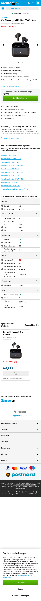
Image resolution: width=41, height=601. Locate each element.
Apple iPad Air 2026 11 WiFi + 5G (12, 172)
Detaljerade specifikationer (10, 86)
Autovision (5, 17)
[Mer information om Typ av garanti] (2, 209)
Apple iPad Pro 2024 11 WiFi (10, 186)
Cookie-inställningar (8, 494)
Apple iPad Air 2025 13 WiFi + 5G (12, 165)
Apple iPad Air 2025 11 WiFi (10, 162)
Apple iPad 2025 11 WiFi (9, 155)
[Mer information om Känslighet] (2, 298)
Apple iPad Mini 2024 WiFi (9, 182)
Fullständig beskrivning (11, 138)
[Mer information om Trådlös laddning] (2, 263)
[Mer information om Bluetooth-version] (2, 246)
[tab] (18, 62)
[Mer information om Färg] (2, 227)
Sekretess (19, 492)
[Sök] (37, 8)
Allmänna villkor (21, 494)
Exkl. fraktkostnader (16, 378)
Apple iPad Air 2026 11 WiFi (10, 169)
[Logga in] (29, 3)
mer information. (20, 488)
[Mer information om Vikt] (2, 230)
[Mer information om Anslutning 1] (2, 285)
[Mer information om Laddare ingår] (2, 260)
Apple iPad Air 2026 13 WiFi (10, 175)
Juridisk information (30, 492)
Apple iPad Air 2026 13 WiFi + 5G (12, 179)
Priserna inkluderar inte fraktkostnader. (24, 485)
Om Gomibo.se (9, 492)
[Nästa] (37, 45)
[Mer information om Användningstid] (2, 269)
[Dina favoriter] (33, 3)
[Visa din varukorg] (38, 3)
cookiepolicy (7, 577)
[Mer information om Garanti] (2, 206)
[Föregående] (3, 45)
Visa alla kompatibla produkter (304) (15, 189)
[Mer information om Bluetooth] (2, 242)
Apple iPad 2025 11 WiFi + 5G (11, 159)
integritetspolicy (23, 575)
